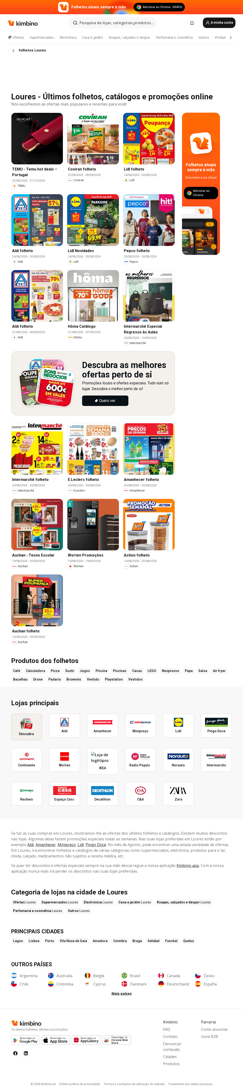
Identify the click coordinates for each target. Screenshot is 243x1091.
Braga (137, 941)
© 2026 (43, 1084)
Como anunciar (214, 1029)
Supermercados (42, 37)
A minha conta (221, 22)
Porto (49, 941)
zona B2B (209, 1036)
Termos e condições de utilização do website (134, 1084)
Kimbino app (188, 865)
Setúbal (153, 941)
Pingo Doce (96, 844)
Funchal (171, 941)
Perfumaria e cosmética (174, 37)
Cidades (170, 1056)
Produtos (222, 37)
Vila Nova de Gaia (73, 941)
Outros (203, 37)
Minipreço (67, 844)
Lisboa (34, 941)
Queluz (188, 941)
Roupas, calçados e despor (129, 37)
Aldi (30, 844)
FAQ (166, 1029)
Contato (170, 1036)
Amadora (100, 941)
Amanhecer (46, 844)
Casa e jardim (92, 37)
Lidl (81, 844)
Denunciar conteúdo (172, 1046)
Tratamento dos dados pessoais (190, 1084)
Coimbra (120, 941)
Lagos (18, 941)
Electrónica (68, 37)
